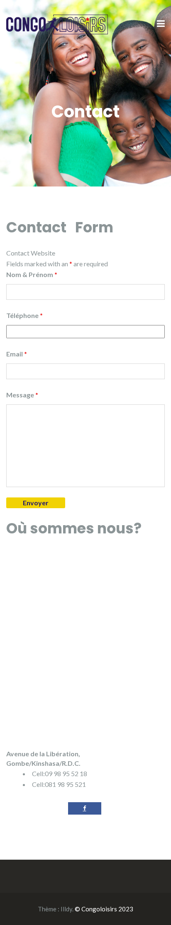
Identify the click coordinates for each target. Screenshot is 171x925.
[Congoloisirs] (57, 23)
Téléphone (24, 315)
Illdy (66, 909)
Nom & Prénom (31, 274)
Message (22, 395)
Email (16, 354)
